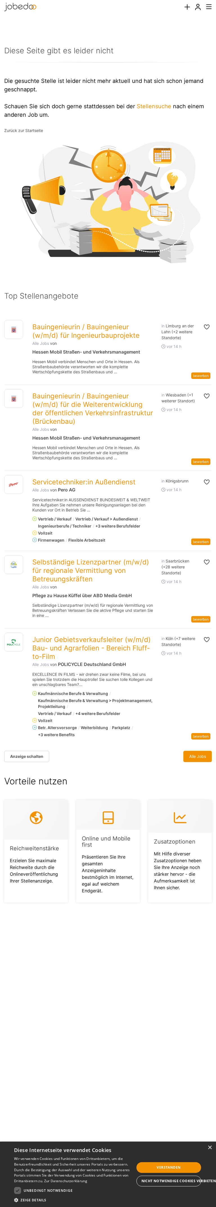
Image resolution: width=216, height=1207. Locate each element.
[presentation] (187, 7)
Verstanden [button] (169, 1167)
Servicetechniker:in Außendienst (84, 482)
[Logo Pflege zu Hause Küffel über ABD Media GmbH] (13, 564)
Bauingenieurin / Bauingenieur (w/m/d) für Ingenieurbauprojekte (86, 331)
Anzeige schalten (26, 756)
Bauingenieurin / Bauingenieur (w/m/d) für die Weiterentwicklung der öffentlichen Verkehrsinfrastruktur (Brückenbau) (92, 408)
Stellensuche (154, 106)
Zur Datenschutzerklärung (65, 1181)
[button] (205, 327)
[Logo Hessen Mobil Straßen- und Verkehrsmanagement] (13, 329)
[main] (108, 469)
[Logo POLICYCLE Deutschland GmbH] (13, 642)
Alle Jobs (40, 343)
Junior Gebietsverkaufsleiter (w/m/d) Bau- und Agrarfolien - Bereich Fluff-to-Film (91, 648)
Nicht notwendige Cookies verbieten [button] (171, 1181)
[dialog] (108, 1174)
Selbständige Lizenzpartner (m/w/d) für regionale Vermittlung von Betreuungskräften (90, 570)
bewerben (201, 376)
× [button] (210, 1148)
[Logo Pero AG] (13, 484)
